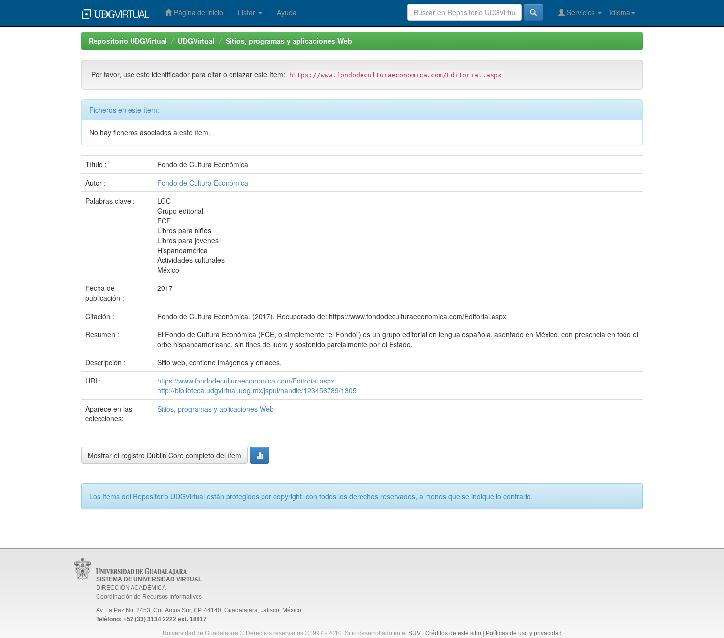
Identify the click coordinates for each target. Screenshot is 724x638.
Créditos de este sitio (453, 633)
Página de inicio (197, 12)
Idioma (619, 12)
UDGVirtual (196, 41)
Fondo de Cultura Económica (202, 183)
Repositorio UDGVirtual (128, 41)
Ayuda (286, 12)
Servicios (581, 12)
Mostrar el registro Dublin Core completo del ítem (164, 455)
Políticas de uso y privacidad (524, 633)
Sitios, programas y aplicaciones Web (289, 41)
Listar (247, 12)
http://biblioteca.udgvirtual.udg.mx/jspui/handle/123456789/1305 (257, 390)
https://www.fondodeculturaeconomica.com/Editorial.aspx (245, 380)
